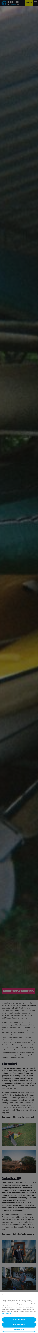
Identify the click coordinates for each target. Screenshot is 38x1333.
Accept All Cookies (19, 1319)
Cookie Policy (6, 1313)
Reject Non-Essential (19, 1324)
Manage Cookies (19, 1329)
